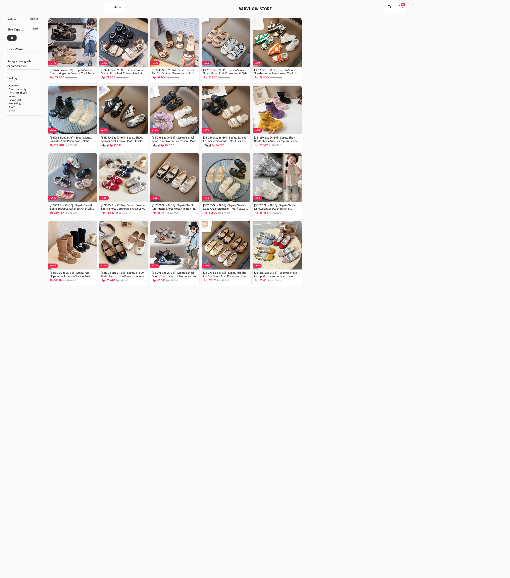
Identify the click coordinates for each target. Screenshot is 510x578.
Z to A (12, 110)
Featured (13, 85)
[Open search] (389, 7)
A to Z (12, 106)
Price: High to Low (18, 92)
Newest (12, 96)
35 (12, 37)
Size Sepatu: (15, 29)
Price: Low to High (18, 89)
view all (34, 18)
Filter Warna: (15, 49)
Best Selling (15, 103)
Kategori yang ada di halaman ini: (19, 63)
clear (35, 28)
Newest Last (15, 99)
